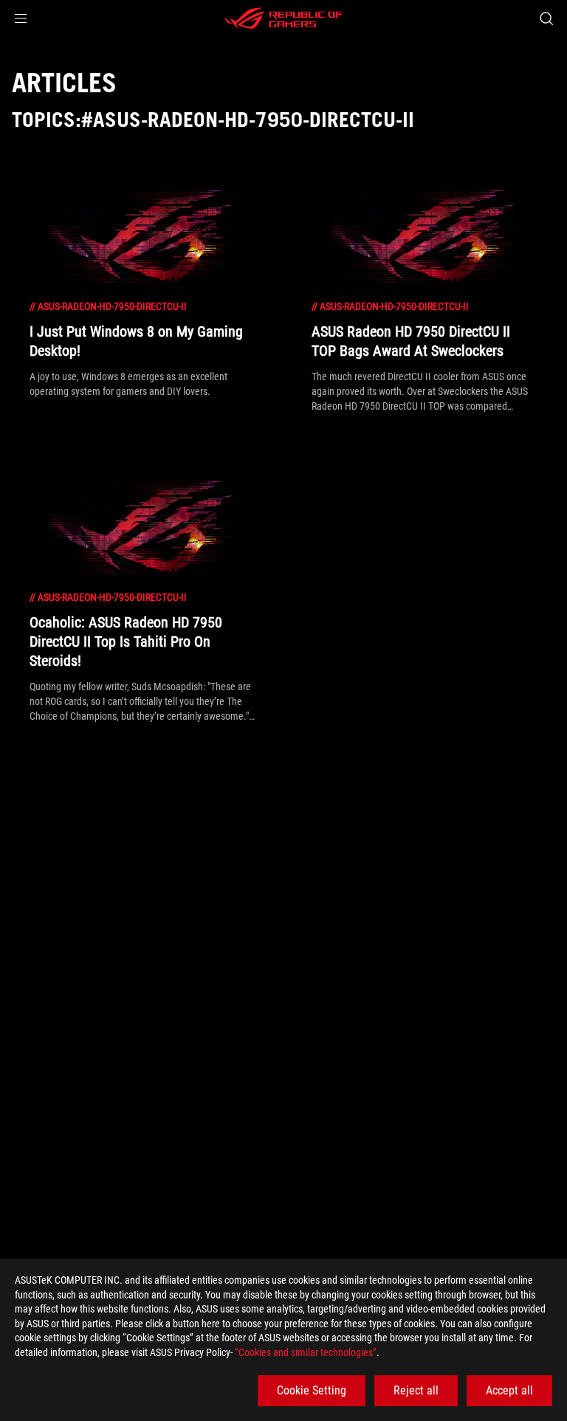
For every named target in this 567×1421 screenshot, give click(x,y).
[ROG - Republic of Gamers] (283, 18)
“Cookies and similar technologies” (306, 1352)
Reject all (416, 1390)
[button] (21, 18)
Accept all (509, 1390)
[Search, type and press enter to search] (546, 18)
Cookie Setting (311, 1390)
